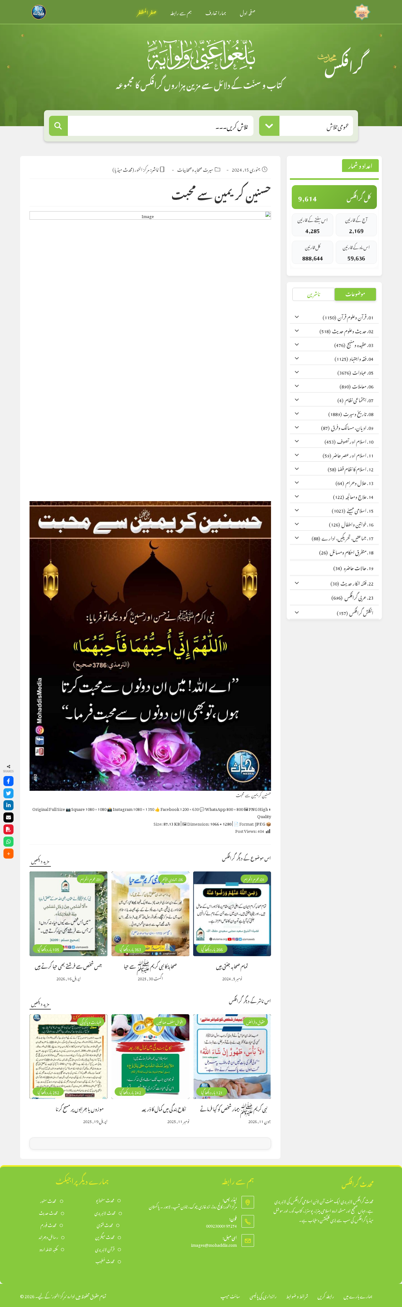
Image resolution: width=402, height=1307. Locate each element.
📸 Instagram (130, 808)
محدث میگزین (105, 1236)
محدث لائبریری (105, 1212)
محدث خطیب (105, 1261)
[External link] (362, 10)
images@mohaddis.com (214, 1244)
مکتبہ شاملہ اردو (48, 1249)
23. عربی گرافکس (352, 597)
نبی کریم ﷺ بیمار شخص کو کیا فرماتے (233, 1108)
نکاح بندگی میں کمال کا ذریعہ (164, 1108)
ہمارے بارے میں (358, 1295)
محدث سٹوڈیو (105, 1200)
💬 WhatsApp (221, 808)
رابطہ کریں (326, 1295)
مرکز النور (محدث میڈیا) (130, 168)
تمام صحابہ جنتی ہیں (232, 965)
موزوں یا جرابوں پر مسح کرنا (80, 1108)
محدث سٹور (48, 1200)
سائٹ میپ (230, 1295)
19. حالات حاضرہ (353, 567)
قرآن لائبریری (105, 1249)
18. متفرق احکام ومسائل (346, 551)
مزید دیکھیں (40, 860)
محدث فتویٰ (105, 1225)
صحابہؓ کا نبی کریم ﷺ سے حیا (150, 965)
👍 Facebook (177, 808)
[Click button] (58, 126)
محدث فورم (49, 1225)
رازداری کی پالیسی (263, 1295)
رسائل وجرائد (48, 1236)
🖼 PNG (257, 812)
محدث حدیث (48, 1212)
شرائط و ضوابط (297, 1295)
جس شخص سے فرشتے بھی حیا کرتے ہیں (68, 965)
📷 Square (86, 808)
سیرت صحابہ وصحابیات (195, 168)
